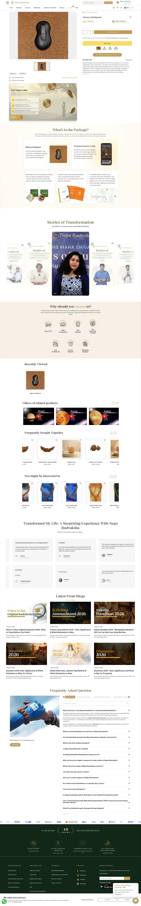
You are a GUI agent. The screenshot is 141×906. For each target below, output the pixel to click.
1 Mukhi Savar (71, 462)
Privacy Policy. (18, 902)
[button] (9, 263)
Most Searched (70, 697)
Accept (107, 899)
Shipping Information (36, 879)
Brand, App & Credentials (83, 697)
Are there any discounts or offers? (76, 772)
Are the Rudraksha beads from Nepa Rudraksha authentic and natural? (89, 737)
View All (65, 814)
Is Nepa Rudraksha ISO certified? (75, 749)
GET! (127, 878)
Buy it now (107, 43)
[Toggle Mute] (29, 244)
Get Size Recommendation (38, 891)
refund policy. (124, 38)
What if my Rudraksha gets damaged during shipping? (83, 808)
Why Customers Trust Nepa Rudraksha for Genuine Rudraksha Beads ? (89, 710)
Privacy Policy (12, 874)
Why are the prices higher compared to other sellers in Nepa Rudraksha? (90, 760)
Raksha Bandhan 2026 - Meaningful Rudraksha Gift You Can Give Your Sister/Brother (114, 631)
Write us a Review (56, 879)
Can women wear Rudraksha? (74, 789)
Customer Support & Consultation (121, 697)
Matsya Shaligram (35, 393)
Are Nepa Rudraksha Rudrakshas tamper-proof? (81, 754)
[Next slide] (117, 402)
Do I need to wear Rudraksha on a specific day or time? (83, 783)
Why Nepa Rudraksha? (57, 870)
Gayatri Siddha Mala (96, 505)
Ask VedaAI (109, 2)
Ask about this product (70, 77)
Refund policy (12, 870)
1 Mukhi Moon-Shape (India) (23, 462)
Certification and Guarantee (59, 874)
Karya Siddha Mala (71, 505)
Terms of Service (56, 883)
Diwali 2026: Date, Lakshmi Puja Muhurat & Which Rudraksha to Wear (68, 672)
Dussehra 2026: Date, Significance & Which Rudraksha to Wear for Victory (24, 672)
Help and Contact (35, 870)
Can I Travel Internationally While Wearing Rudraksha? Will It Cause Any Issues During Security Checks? (95, 801)
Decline (127, 899)
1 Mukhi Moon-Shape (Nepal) (47, 462)
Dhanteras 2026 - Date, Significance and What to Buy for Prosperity (114, 672)
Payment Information (36, 883)
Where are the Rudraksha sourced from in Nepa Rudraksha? (85, 731)
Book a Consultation (14, 883)
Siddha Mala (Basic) (23, 505)
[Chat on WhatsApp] (4, 901)
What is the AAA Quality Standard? (76, 743)
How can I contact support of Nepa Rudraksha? (81, 777)
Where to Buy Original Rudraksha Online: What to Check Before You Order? (26, 631)
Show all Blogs (70, 600)
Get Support (15, 744)
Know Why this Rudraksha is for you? (106, 55)
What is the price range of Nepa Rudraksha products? (83, 766)
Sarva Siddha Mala (47, 505)
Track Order (33, 874)
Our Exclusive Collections (15, 879)
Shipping (129, 60)
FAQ (31, 887)
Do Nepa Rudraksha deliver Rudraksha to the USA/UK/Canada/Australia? (90, 795)
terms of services (112, 38)
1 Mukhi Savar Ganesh (96, 462)
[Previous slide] (113, 402)
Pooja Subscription (13, 887)
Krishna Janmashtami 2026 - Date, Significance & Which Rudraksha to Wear (70, 631)
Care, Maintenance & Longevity (101, 697)
